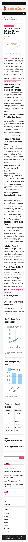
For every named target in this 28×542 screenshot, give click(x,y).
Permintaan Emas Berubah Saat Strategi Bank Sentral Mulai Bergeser (13, 476)
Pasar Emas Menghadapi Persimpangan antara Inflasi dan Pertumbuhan (13, 467)
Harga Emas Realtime (8, 36)
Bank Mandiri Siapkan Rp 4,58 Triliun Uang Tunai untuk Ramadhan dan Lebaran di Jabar (13, 291)
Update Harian (10, 25)
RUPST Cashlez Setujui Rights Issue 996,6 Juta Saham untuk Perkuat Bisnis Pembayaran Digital (14, 80)
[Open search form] (23, 13)
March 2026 (6, 528)
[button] (4, 13)
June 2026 (6, 519)
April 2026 (6, 525)
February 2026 (7, 532)
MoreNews (13, 538)
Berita (5, 495)
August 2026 (6, 513)
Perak (5, 501)
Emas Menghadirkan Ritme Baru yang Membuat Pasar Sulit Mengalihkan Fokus (14, 480)
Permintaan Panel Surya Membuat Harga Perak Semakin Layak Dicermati (14, 472)
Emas (5, 25)
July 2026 (6, 516)
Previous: (13, 440)
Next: (14, 446)
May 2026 (6, 522)
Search (5, 454)
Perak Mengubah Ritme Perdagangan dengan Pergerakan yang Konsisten (13, 485)
